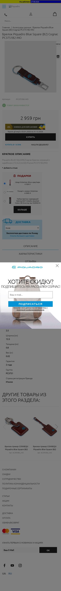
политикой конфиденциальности (30, 310)
